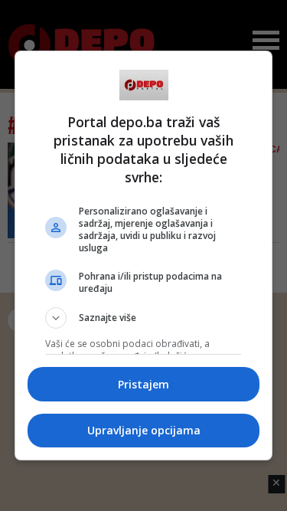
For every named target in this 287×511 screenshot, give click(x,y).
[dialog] (144, 256)
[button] (144, 318)
